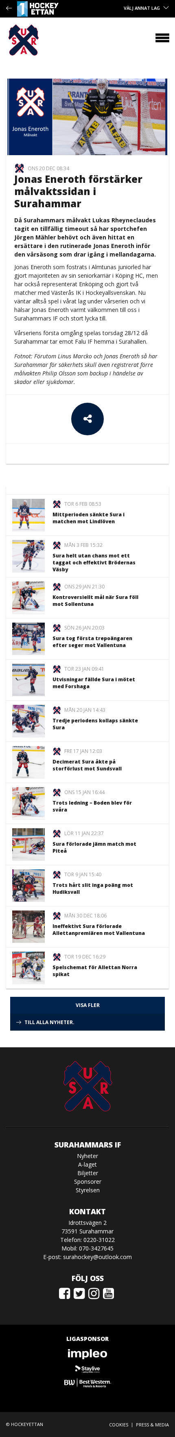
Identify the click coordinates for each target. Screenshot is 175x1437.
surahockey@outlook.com (97, 1257)
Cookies (118, 1425)
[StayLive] (87, 1368)
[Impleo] (87, 1354)
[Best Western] (87, 1383)
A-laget (87, 1164)
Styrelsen (88, 1190)
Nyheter (87, 1156)
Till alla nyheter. (49, 1022)
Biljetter (87, 1173)
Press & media (152, 1425)
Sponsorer (87, 1181)
